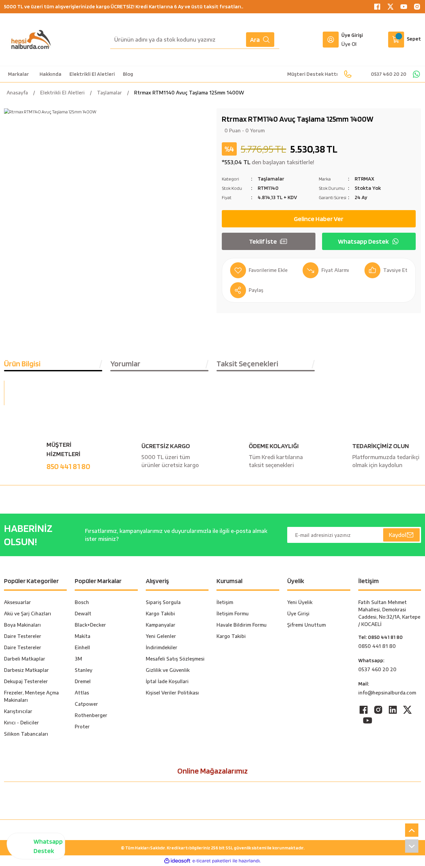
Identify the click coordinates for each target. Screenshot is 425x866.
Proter (82, 726)
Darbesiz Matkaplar (26, 670)
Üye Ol (349, 44)
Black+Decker (90, 625)
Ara (255, 40)
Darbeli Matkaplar (24, 659)
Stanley (83, 670)
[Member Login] (331, 40)
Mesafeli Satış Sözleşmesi (175, 659)
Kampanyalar (160, 625)
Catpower (86, 704)
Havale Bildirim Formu (241, 625)
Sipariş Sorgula (163, 602)
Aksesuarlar (17, 602)
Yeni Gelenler (161, 636)
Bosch (82, 602)
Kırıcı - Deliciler (21, 722)
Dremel (83, 681)
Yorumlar (125, 363)
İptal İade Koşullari (167, 681)
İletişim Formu (232, 613)
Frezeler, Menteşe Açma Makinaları (31, 696)
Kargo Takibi (160, 613)
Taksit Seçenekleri (247, 363)
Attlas (82, 692)
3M (78, 659)
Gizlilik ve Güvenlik (168, 670)
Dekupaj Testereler (26, 681)
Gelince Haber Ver (318, 219)
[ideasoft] (177, 860)
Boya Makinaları (22, 625)
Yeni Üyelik (299, 602)
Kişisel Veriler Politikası (172, 692)
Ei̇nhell (82, 647)
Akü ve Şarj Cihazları (27, 613)
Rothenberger (91, 715)
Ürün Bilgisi (22, 363)
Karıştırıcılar (18, 711)
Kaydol (397, 535)
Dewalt (83, 613)
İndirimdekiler (161, 647)
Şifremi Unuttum (306, 625)
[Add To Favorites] (259, 270)
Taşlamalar (271, 179)
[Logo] (31, 40)
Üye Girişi (352, 35)
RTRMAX (364, 179)
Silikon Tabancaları (26, 734)
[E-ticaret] (211, 860)
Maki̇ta (82, 636)
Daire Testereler (22, 636)
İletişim (224, 602)
